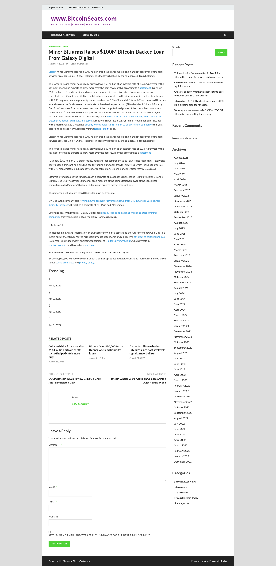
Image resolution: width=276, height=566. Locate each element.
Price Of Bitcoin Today (186, 497)
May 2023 (179, 369)
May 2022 (179, 434)
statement (145, 87)
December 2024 (183, 266)
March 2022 (180, 445)
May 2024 (179, 304)
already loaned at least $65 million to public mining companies (119, 124)
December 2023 (183, 331)
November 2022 (183, 401)
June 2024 (179, 298)
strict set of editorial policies (149, 236)
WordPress (209, 561)
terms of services (65, 262)
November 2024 (183, 271)
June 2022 (179, 428)
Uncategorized (182, 503)
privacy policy (86, 262)
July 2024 (179, 293)
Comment (55, 445)
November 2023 (183, 336)
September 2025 (183, 217)
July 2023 (179, 358)
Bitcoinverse (97, 7)
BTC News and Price (77, 7)
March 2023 (180, 380)
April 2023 (180, 374)
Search (176, 46)
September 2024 (183, 282)
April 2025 (180, 244)
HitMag (223, 561)
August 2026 (181, 157)
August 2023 (181, 352)
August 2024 (181, 287)
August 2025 (181, 222)
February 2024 (182, 320)
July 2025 (179, 228)
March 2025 (180, 249)
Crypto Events (182, 492)
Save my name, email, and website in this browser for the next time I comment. (99, 535)
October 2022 (181, 407)
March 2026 (180, 184)
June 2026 (179, 168)
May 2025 (179, 238)
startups (89, 244)
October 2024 (181, 276)
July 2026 (179, 162)
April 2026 (180, 179)
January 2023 (181, 390)
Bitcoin (52, 71)
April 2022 (180, 439)
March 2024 (180, 314)
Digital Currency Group (118, 240)
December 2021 (183, 461)
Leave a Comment (79, 63)
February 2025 (182, 255)
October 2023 (181, 342)
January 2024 (181, 325)
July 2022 (179, 423)
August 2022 (181, 418)
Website (54, 516)
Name (53, 487)
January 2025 (181, 260)
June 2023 (179, 363)
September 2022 (183, 412)
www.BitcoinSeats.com (84, 18)
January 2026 (181, 195)
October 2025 (181, 211)
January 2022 (181, 456)
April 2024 (180, 309)
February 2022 (182, 450)
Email (53, 502)
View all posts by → (82, 403)
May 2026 (179, 173)
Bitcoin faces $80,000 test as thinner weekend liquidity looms (106, 350)
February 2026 (182, 190)
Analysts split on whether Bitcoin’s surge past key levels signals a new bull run (147, 350)
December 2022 (183, 396)
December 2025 (183, 200)
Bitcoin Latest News (58, 46)
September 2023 (183, 347)
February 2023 (182, 385)
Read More (100, 128)
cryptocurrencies (58, 244)
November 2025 (183, 206)
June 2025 (179, 233)
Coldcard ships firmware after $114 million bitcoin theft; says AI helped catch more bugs (66, 352)
